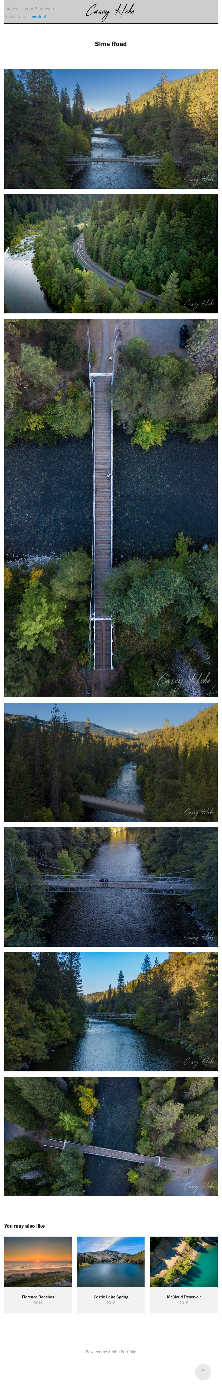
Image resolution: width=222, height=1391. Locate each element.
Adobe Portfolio (122, 1351)
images (11, 8)
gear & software (40, 8)
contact (39, 16)
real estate (14, 16)
